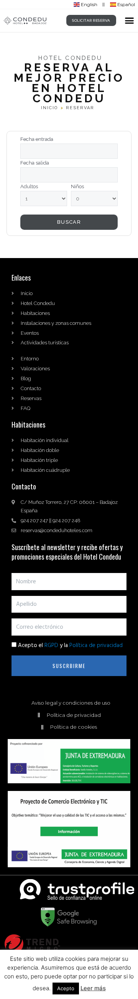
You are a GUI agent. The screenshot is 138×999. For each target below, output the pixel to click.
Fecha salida (34, 163)
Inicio (49, 107)
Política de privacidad (96, 645)
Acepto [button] (65, 988)
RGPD (51, 645)
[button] (129, 20)
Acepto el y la (70, 645)
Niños (77, 186)
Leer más (93, 988)
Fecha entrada (36, 139)
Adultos (29, 186)
